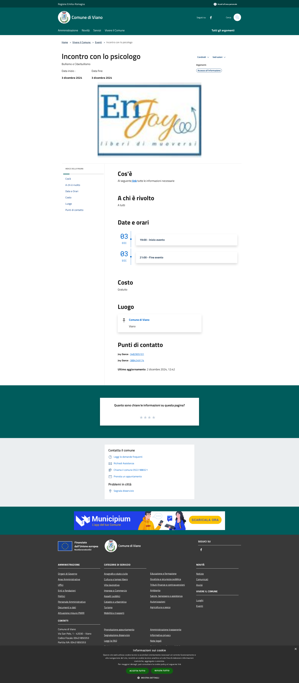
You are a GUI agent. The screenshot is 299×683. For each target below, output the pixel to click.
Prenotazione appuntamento (119, 629)
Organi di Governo (67, 574)
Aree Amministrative (69, 579)
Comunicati (202, 579)
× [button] (295, 649)
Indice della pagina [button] (74, 168)
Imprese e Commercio (115, 590)
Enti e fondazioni (67, 590)
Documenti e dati (67, 607)
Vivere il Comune (81, 42)
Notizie (200, 574)
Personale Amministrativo (71, 602)
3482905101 (137, 354)
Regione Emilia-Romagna (71, 4)
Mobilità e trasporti (114, 613)
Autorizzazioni (157, 601)
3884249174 (137, 360)
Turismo (108, 607)
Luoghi (199, 600)
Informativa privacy (160, 635)
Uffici (60, 585)
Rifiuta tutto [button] (162, 670)
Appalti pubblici (112, 596)
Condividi (201, 57)
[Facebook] (209, 17)
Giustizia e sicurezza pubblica (165, 579)
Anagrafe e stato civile (116, 574)
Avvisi (199, 585)
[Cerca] (237, 17)
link (134, 181)
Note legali (155, 641)
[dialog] (149, 664)
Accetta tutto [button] (137, 670)
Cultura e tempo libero (116, 579)
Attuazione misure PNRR (71, 613)
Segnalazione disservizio (117, 635)
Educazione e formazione (163, 573)
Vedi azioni (218, 57)
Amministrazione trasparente (165, 629)
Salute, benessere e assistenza (166, 596)
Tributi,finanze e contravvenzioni (167, 585)
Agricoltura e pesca (160, 607)
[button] (149, 677)
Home (65, 42)
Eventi (98, 42)
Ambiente (155, 590)
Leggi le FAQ (110, 641)
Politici (61, 596)
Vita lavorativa (111, 585)
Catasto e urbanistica (115, 602)
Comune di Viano (139, 320)
